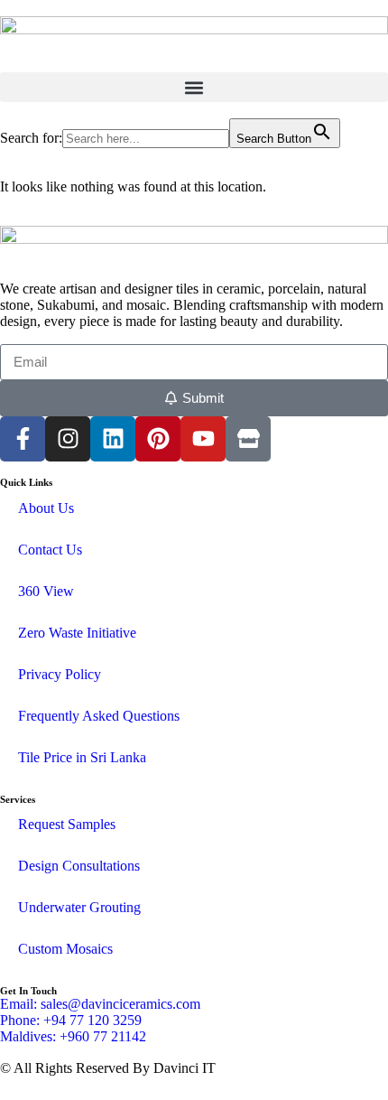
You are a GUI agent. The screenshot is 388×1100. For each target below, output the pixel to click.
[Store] (248, 438)
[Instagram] (67, 438)
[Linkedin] (112, 438)
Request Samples (66, 824)
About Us (46, 508)
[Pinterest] (157, 438)
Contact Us (50, 549)
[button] (194, 87)
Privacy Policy (59, 674)
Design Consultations (79, 865)
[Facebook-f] (22, 438)
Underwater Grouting (79, 907)
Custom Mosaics (65, 948)
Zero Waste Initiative (77, 632)
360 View (46, 591)
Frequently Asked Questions (99, 715)
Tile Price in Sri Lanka (82, 757)
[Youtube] (203, 438)
